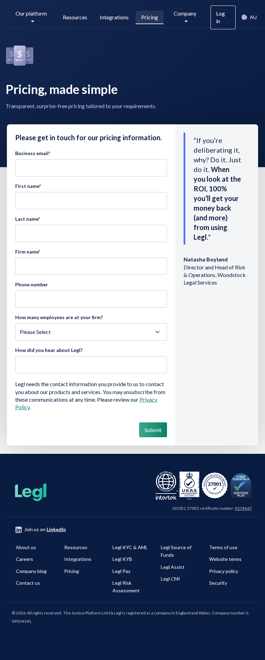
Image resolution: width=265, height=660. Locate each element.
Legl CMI (170, 579)
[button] (248, 17)
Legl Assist (173, 567)
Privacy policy (223, 571)
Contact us (28, 583)
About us (26, 547)
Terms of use (223, 547)
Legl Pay (121, 571)
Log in (220, 17)
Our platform (31, 13)
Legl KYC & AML (130, 547)
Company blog (31, 571)
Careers (24, 559)
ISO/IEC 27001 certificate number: (212, 508)
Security (218, 583)
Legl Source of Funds (176, 551)
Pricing (149, 17)
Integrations (114, 17)
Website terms (225, 559)
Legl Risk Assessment (126, 586)
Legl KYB (122, 559)
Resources (75, 17)
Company (185, 13)
